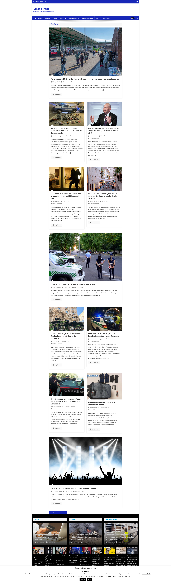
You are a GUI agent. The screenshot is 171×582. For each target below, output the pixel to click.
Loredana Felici (60, 564)
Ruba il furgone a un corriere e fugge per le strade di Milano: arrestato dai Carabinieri (66, 401)
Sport (97, 18)
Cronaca (47, 18)
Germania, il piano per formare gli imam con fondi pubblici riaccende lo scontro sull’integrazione (97, 561)
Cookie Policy (146, 574)
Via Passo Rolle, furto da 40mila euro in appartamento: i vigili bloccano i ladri (66, 196)
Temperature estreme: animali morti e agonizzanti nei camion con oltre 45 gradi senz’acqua (120, 537)
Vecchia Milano (106, 18)
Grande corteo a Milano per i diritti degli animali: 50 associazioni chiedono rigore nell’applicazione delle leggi (132, 561)
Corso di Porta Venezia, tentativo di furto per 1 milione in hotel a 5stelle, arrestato (102, 196)
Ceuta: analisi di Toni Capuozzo (73, 557)
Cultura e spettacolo (87, 18)
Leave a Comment (77, 82)
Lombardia (63, 18)
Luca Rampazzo (51, 542)
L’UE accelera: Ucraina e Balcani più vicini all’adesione (85, 558)
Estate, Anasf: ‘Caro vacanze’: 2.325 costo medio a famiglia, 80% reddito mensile (38, 560)
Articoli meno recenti (57, 513)
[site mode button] (133, 18)
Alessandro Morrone (69, 406)
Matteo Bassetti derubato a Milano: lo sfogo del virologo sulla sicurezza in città (103, 130)
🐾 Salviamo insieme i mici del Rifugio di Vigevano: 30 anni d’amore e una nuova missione (121, 560)
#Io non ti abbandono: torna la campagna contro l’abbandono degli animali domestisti (109, 561)
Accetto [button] (83, 579)
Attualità (55, 18)
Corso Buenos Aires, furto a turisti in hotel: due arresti (73, 284)
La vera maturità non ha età (60, 557)
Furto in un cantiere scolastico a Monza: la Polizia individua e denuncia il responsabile (66, 130)
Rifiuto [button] (89, 579)
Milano (40, 18)
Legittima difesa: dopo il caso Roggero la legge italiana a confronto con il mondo (50, 560)
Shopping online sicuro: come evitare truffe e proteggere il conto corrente (49, 537)
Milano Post (41, 9)
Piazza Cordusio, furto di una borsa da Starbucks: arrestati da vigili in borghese (66, 336)
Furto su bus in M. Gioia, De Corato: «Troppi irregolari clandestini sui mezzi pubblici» (85, 79)
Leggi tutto (57, 94)
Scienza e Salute (74, 18)
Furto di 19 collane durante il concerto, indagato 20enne (73, 488)
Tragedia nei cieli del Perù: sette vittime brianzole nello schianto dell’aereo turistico (84, 537)
